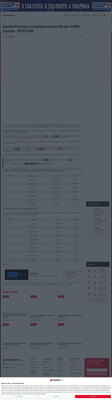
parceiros (12, 385)
